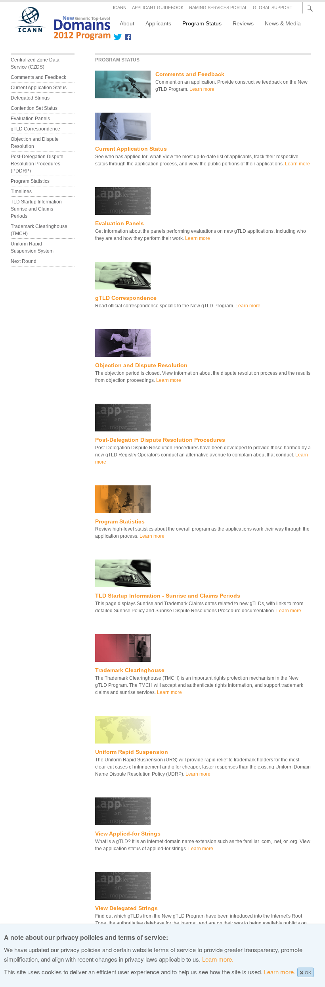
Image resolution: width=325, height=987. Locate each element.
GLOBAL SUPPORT (272, 7)
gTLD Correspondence (126, 298)
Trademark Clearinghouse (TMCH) (40, 230)
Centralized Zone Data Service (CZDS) (36, 63)
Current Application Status (131, 149)
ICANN (119, 7)
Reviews (243, 23)
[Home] (58, 37)
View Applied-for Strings (128, 833)
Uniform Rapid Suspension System (32, 247)
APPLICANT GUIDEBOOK (158, 7)
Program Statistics (120, 521)
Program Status (202, 23)
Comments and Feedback (189, 74)
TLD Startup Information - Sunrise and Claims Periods (167, 595)
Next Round (23, 261)
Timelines (21, 191)
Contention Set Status (34, 108)
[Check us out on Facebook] (126, 37)
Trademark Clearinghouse (129, 670)
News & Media (283, 23)
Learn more (201, 89)
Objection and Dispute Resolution (141, 365)
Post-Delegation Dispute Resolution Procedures (160, 440)
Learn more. (217, 959)
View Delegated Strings (126, 908)
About (127, 23)
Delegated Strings (30, 98)
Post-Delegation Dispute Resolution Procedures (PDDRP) (38, 164)
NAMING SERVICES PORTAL (218, 7)
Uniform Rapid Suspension (131, 752)
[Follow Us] (117, 37)
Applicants (158, 23)
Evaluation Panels (119, 223)
